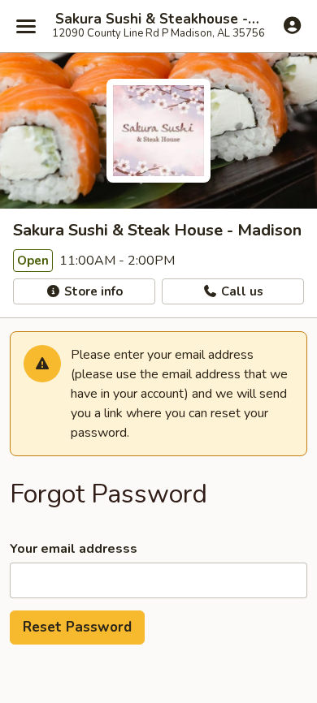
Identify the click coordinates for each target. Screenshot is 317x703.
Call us (240, 291)
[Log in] (292, 25)
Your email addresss (73, 549)
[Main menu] (26, 26)
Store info (92, 291)
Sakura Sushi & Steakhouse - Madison (158, 19)
